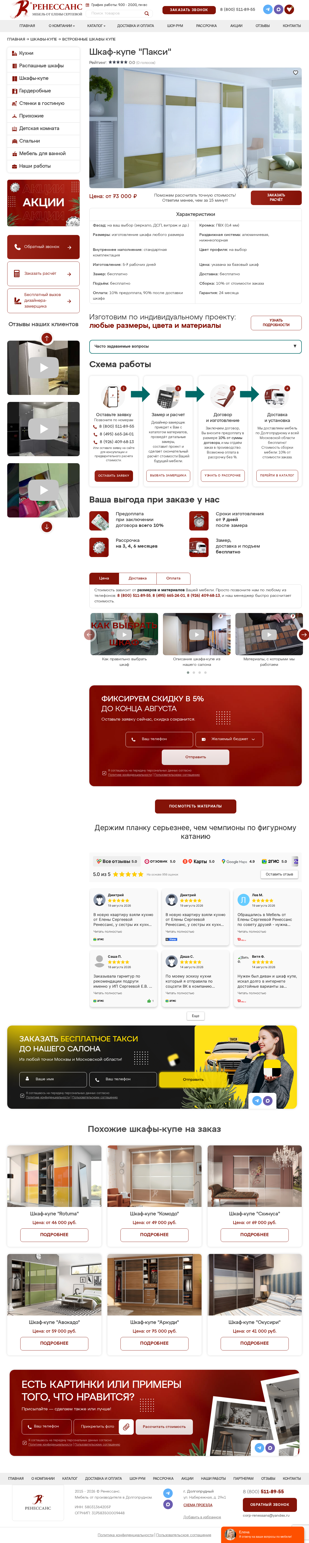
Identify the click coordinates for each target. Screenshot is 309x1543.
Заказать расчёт (276, 198)
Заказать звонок (189, 10)
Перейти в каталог (277, 475)
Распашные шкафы (41, 65)
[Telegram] (268, 10)
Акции (236, 26)
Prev (47, 338)
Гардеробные (35, 91)
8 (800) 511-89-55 (237, 10)
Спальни (29, 141)
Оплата (173, 578)
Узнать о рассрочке (223, 475)
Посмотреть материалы (195, 806)
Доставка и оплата (135, 26)
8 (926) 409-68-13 (237, 16)
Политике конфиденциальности (130, 775)
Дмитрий (188, 895)
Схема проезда (197, 1505)
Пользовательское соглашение (183, 1535)
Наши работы (35, 166)
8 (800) (263, 1491)
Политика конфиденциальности (126, 1535)
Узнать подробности (276, 323)
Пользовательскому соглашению (177, 775)
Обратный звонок (269, 1505)
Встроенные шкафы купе (89, 39)
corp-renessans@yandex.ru (266, 1515)
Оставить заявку (113, 476)
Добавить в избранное (202, 1517)
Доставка (138, 578)
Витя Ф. (258, 956)
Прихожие (31, 116)
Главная (27, 26)
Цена (104, 578)
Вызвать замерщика (168, 475)
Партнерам (243, 1479)
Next (47, 527)
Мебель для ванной (42, 153)
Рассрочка (206, 26)
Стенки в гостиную (41, 103)
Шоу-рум (175, 26)
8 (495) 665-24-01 (237, 3)
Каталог (95, 26)
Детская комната (39, 128)
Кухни (26, 53)
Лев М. (257, 895)
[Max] (278, 10)
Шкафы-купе (43, 39)
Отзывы (263, 26)
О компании (60, 26)
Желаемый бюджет (230, 739)
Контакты (292, 26)
